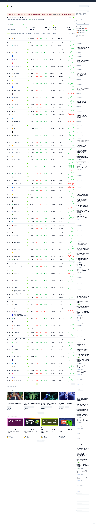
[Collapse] (88, 9)
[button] (41, 413)
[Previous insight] (87, 11)
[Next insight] (88, 11)
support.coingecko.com (57, 14)
